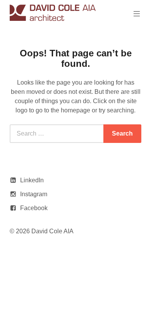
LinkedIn (32, 180)
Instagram (33, 194)
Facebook (34, 208)
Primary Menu (136, 14)
